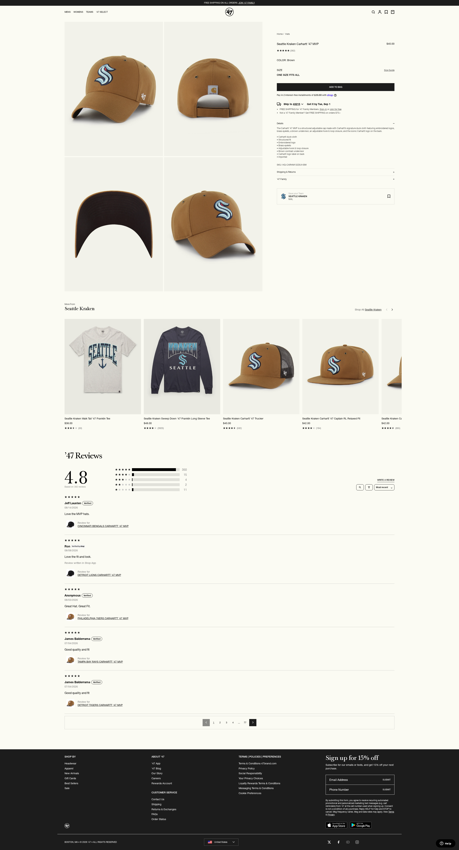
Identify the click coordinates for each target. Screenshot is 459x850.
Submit (387, 779)
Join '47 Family (246, 2)
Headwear (70, 763)
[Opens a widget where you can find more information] (445, 843)
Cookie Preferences (250, 793)
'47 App (156, 763)
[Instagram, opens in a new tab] (357, 842)
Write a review (385, 480)
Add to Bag (335, 87)
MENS (68, 12)
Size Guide (389, 70)
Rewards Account (162, 783)
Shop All (368, 309)
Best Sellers (71, 783)
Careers (156, 778)
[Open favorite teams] (386, 12)
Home (280, 34)
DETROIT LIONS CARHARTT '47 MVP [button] (99, 575)
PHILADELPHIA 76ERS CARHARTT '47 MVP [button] (103, 618)
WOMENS (78, 12)
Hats (287, 34)
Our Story (157, 773)
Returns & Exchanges (164, 809)
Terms (391, 811)
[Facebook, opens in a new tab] (338, 842)
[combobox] (221, 842)
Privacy (331, 814)
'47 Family (282, 179)
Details (280, 123)
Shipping (156, 804)
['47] (229, 12)
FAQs (155, 814)
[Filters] (369, 487)
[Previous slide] (386, 309)
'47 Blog (156, 768)
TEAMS (89, 12)
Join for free (335, 109)
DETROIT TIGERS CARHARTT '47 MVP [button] (100, 705)
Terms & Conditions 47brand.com (257, 763)
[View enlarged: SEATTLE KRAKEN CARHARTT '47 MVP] (114, 89)
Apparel (69, 768)
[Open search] (373, 12)
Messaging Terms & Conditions (256, 788)
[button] (283, 50)
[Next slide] (392, 309)
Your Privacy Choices (251, 778)
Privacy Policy (247, 768)
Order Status (159, 819)
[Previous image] (225, 366)
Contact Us (158, 799)
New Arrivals (72, 773)
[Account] (380, 12)
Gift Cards (70, 778)
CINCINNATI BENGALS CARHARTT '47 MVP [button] (103, 526)
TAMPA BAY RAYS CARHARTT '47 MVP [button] (100, 661)
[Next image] (296, 366)
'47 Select (102, 12)
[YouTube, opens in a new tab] (347, 842)
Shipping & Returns (286, 172)
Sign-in (323, 109)
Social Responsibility (250, 773)
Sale (67, 788)
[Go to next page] (252, 722)
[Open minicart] (392, 12)
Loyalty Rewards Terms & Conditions (259, 783)
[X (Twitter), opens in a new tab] (329, 842)
